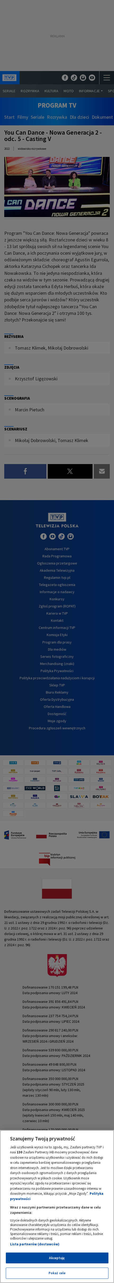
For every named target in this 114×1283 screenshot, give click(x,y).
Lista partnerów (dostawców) (34, 1244)
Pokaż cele (57, 1273)
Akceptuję (57, 1258)
